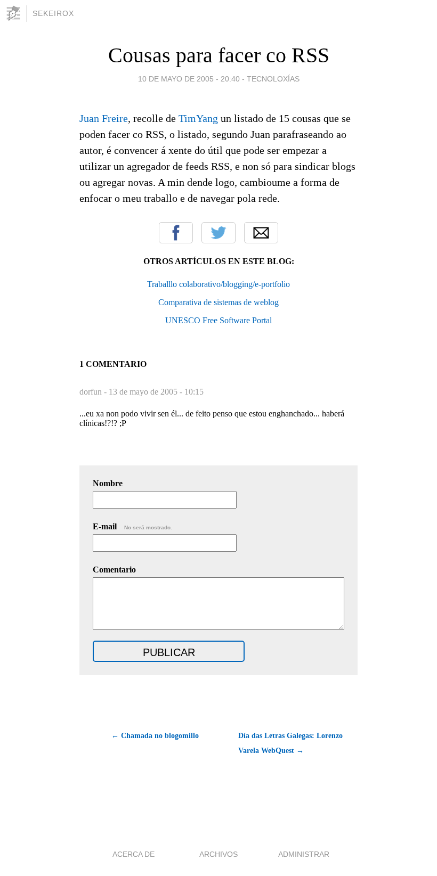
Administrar (303, 854)
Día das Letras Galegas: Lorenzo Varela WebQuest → (290, 743)
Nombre (108, 483)
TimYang (198, 118)
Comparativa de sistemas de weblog (218, 302)
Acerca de (133, 854)
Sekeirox (53, 13)
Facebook (176, 232)
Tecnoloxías (273, 79)
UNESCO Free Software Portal (218, 320)
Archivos (218, 854)
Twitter (218, 232)
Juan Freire (103, 118)
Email (261, 232)
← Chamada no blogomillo (155, 736)
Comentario (114, 569)
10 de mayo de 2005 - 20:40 (189, 79)
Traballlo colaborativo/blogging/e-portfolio (218, 284)
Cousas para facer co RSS (218, 55)
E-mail (132, 526)
